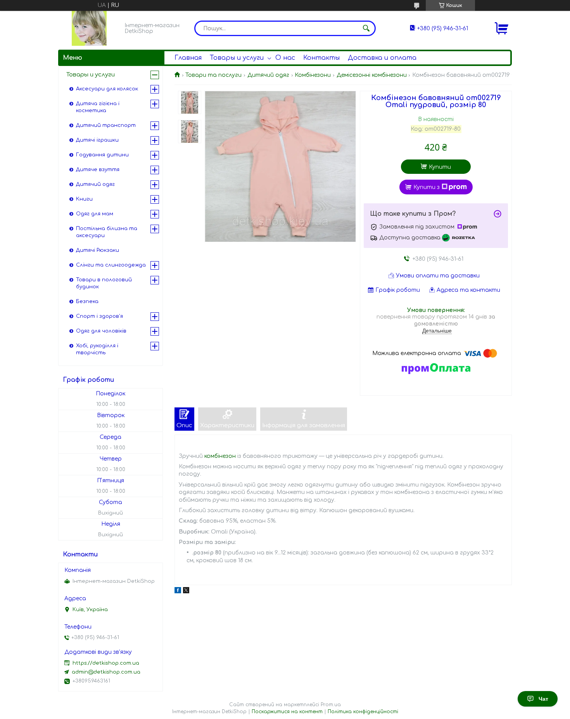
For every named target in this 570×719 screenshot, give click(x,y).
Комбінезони (313, 75)
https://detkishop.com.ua (106, 663)
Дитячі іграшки (97, 140)
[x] (186, 591)
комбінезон (220, 456)
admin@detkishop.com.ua (106, 672)
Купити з (426, 187)
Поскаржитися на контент (287, 711)
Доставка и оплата (382, 57)
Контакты (321, 57)
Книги (84, 199)
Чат (543, 699)
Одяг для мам (94, 214)
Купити (440, 167)
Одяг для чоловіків (101, 331)
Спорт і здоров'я (99, 316)
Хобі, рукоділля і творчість (97, 349)
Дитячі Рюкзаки (97, 250)
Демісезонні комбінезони (372, 75)
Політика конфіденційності (363, 711)
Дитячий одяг (268, 75)
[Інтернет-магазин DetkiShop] (89, 28)
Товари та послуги (213, 75)
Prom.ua (331, 704)
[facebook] (177, 591)
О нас (285, 57)
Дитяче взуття (97, 169)
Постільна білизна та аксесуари (106, 232)
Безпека (87, 301)
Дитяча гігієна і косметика (97, 107)
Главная (188, 57)
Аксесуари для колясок (107, 89)
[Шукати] (366, 28)
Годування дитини (102, 155)
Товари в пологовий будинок (104, 283)
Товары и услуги (237, 57)
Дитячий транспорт (106, 125)
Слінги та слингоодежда (111, 265)
